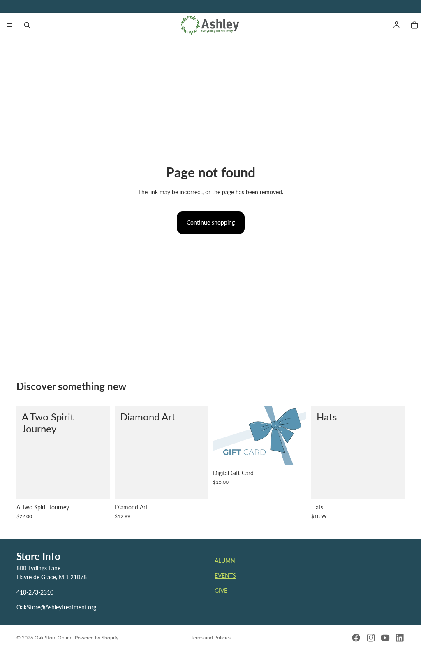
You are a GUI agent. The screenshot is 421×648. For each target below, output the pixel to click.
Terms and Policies (211, 637)
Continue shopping (211, 222)
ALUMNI (226, 560)
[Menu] (9, 25)
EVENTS (225, 575)
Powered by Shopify (96, 637)
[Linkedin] (400, 638)
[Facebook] (356, 638)
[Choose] (195, 486)
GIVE (221, 590)
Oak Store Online (53, 637)
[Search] (27, 25)
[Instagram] (371, 638)
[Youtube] (385, 638)
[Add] (97, 486)
